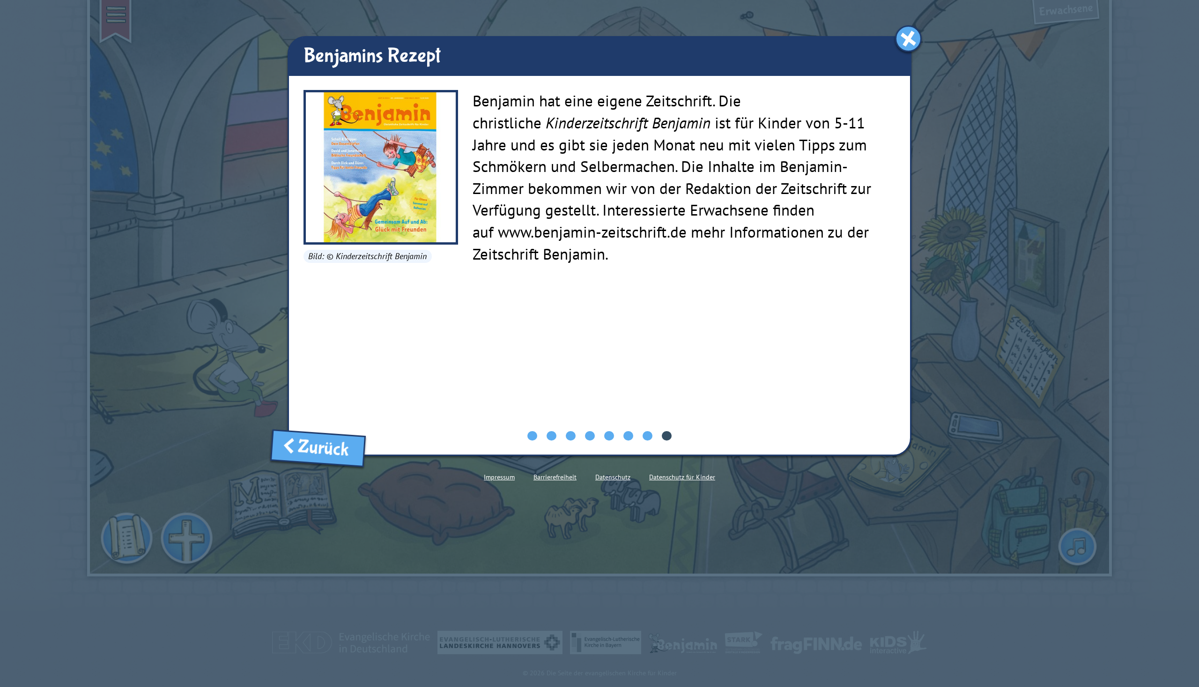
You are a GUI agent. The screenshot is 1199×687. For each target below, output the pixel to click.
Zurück (327, 448)
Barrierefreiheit (555, 477)
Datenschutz (612, 477)
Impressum (499, 477)
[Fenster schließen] (908, 38)
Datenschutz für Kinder (682, 477)
